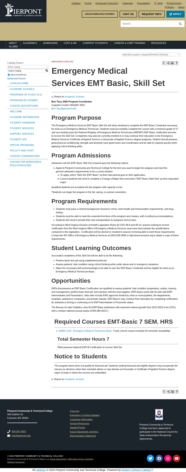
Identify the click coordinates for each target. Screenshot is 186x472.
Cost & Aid (70, 43)
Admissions (50, 43)
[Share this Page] (168, 63)
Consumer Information (81, 419)
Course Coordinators (25, 156)
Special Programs (22, 145)
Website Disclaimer (16, 462)
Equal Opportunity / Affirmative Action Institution (72, 459)
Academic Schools (22, 89)
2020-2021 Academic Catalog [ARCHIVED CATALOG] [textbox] (145, 55)
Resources (158, 43)
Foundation (143, 3)
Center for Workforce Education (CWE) (25, 164)
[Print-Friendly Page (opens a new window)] (172, 63)
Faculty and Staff (22, 150)
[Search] (180, 23)
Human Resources (79, 423)
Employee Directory (106, 3)
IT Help (158, 3)
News (181, 7)
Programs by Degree (24, 100)
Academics (30, 43)
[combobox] (151, 54)
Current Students (95, 43)
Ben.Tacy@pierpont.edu (63, 108)
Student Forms (77, 427)
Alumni (13, 46)
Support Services (22, 134)
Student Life (18, 139)
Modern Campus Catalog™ (137, 470)
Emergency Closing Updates (85, 415)
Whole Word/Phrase (19, 75)
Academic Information (24, 117)
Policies (169, 7)
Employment (174, 3)
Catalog (76, 3)
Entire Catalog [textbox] (14, 67)
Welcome (16, 111)
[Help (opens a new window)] (176, 63)
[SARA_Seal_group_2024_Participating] (159, 414)
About (13, 43)
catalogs (41, 470)
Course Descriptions (24, 106)
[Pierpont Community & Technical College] (23, 11)
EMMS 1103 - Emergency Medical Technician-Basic (85, 331)
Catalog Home (19, 83)
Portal (88, 3)
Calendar (127, 3)
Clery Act (74, 411)
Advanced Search (16, 78)
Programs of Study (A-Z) (26, 94)
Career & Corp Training (129, 43)
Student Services (22, 128)
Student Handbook (22, 122)
